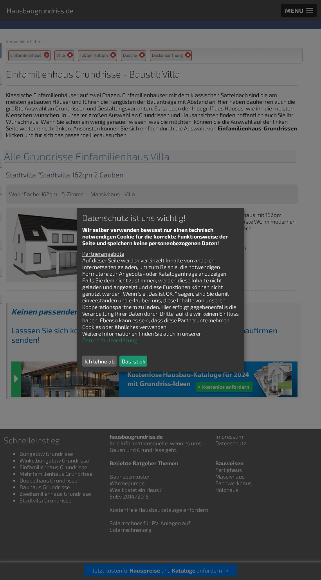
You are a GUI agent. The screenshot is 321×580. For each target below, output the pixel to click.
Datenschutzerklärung (109, 340)
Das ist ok (133, 361)
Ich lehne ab (100, 361)
